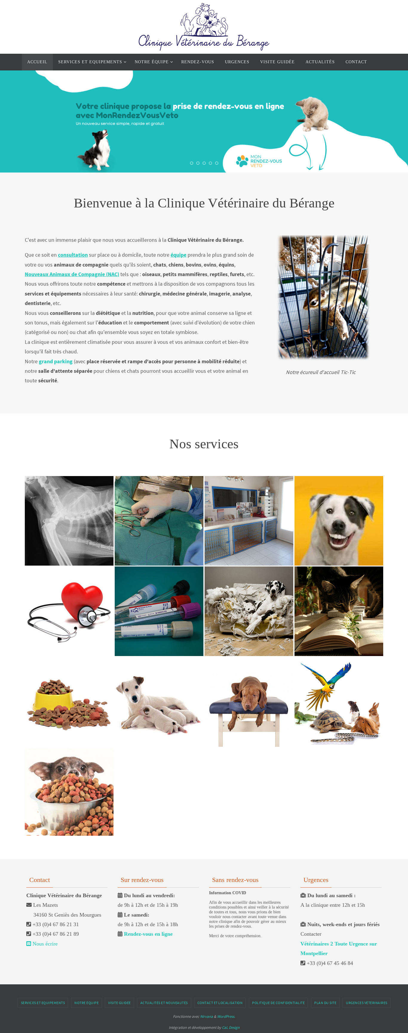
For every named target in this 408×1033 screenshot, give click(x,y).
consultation (73, 254)
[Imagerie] (69, 494)
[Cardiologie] (69, 588)
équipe (178, 254)
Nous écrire (44, 944)
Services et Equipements (43, 1002)
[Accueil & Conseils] (69, 673)
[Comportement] (249, 579)
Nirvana (206, 1016)
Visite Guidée (119, 1002)
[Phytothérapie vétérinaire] (338, 588)
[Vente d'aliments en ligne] (69, 759)
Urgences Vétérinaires (366, 1002)
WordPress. (226, 1016)
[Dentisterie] (338, 491)
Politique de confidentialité (278, 1002)
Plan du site (325, 1002)
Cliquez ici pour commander (68, 815)
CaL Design (231, 1027)
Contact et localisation (220, 1002)
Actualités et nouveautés (164, 1002)
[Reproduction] (159, 682)
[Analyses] (159, 582)
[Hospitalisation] (249, 494)
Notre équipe (86, 1002)
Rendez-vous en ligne (148, 934)
